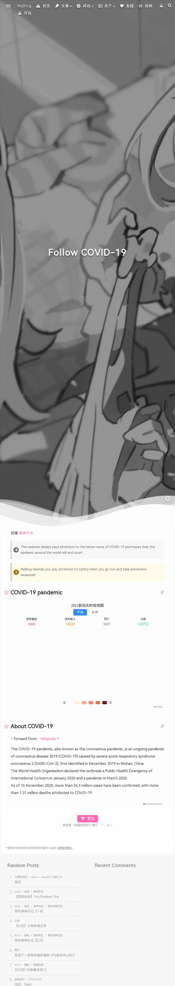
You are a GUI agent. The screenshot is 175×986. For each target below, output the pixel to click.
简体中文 (26, 533)
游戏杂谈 (38, 891)
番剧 (26, 964)
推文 (17, 950)
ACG (17, 891)
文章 (65, 6)
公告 (17, 920)
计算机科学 (21, 877)
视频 (148, 6)
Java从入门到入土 (51, 877)
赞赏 (90, 818)
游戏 (26, 891)
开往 (28, 13)
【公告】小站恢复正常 (30, 926)
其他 (87, 6)
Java (34, 877)
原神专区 (38, 906)
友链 (130, 6)
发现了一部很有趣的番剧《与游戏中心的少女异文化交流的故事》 (61, 955)
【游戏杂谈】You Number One (37, 896)
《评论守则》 (64, 848)
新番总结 (38, 964)
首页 (46, 6)
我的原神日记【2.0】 (29, 940)
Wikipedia (48, 739)
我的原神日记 (55, 906)
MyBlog (25, 6)
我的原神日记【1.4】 (29, 911)
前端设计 (20, 979)
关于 (108, 6)
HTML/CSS (35, 979)
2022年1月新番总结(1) (31, 970)
